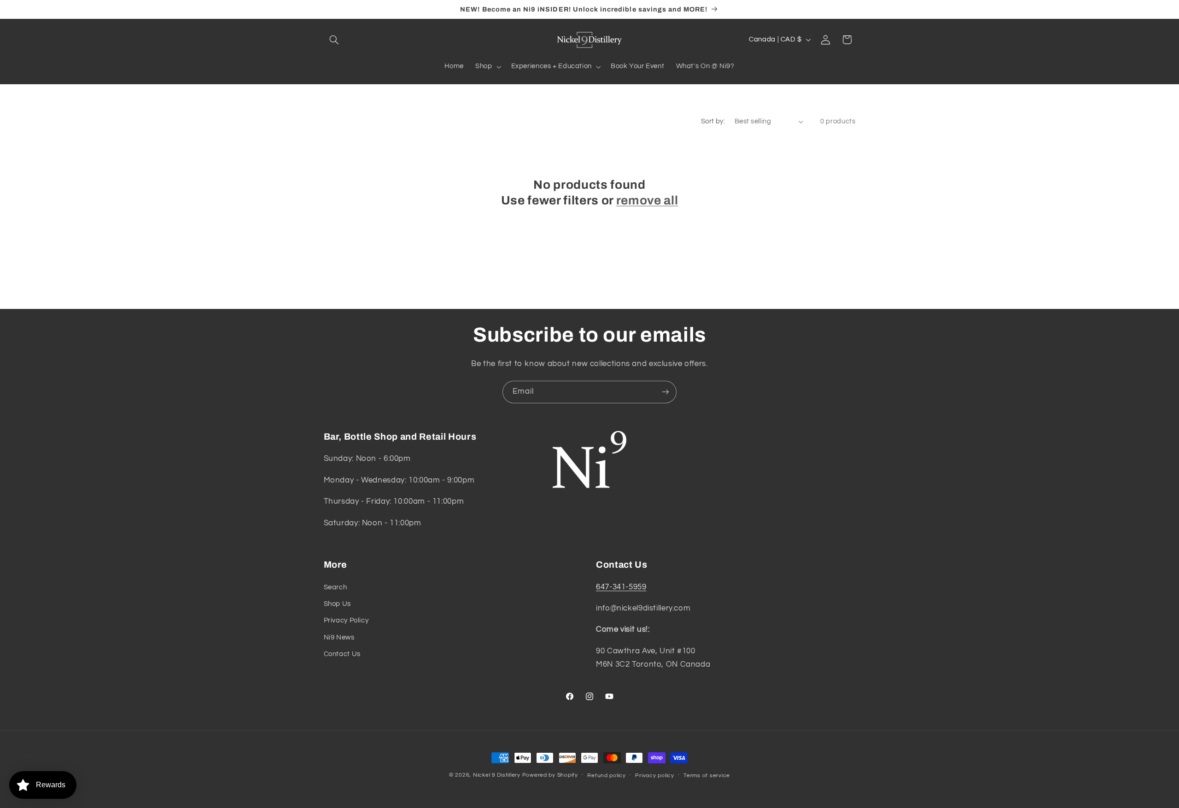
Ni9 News (339, 637)
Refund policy (606, 775)
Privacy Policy (346, 620)
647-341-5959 (621, 587)
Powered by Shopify (550, 775)
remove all (647, 200)
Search (335, 587)
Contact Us (342, 654)
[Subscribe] (665, 392)
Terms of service (706, 775)
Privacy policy (654, 775)
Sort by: (713, 121)
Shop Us (337, 603)
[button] (334, 39)
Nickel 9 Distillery (496, 775)
